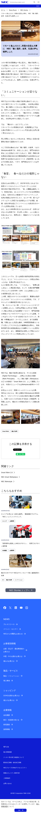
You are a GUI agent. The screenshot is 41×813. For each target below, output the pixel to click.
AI (3, 580)
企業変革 (12, 521)
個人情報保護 (7, 752)
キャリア (4, 521)
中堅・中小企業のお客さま (13, 656)
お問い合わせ (7, 783)
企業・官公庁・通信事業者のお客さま (13, 650)
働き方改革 (14, 431)
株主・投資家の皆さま (11, 720)
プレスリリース (9, 624)
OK (19, 810)
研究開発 (6, 725)
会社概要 (6, 715)
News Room (13, 10)
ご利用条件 (6, 778)
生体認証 (4, 550)
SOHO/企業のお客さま (11, 695)
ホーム (3, 10)
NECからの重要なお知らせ (13, 634)
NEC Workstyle (6, 481)
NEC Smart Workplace (9, 477)
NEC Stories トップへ (19, 590)
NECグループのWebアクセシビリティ (15, 768)
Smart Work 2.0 (7, 472)
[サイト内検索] (34, 2)
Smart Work (5, 431)
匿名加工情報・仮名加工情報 (12, 762)
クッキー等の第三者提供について (13, 757)
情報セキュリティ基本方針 (11, 773)
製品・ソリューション (11, 676)
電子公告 (6, 747)
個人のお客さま (9, 661)
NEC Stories (24, 10)
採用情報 (6, 729)
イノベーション (19, 580)
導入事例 (6, 681)
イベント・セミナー (10, 629)
